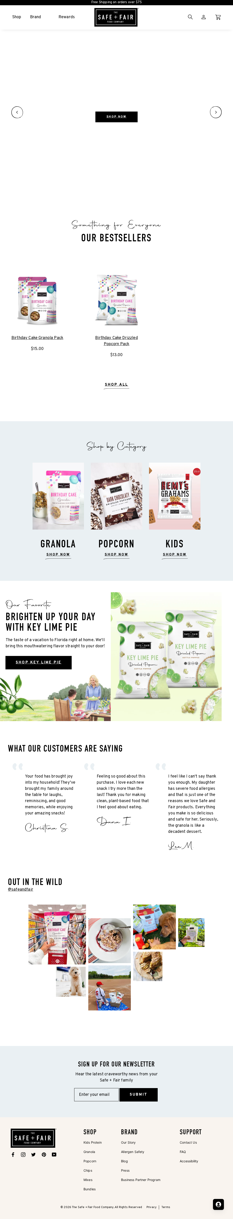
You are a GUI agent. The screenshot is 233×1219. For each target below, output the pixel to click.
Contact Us (188, 1142)
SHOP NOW (116, 117)
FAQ (183, 1152)
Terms (165, 1207)
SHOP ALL (116, 385)
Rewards (66, 17)
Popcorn (90, 1161)
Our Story (128, 1142)
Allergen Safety (132, 1152)
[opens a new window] (57, 934)
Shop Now (175, 555)
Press (125, 1170)
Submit (138, 1094)
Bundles (90, 1189)
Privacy (152, 1207)
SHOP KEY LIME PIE (38, 662)
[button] (17, 112)
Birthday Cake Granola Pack (37, 338)
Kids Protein (93, 1142)
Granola (89, 1152)
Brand (35, 17)
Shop (16, 17)
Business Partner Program (140, 1180)
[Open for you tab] (218, 1204)
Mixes (88, 1180)
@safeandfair (20, 889)
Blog (124, 1161)
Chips (88, 1170)
